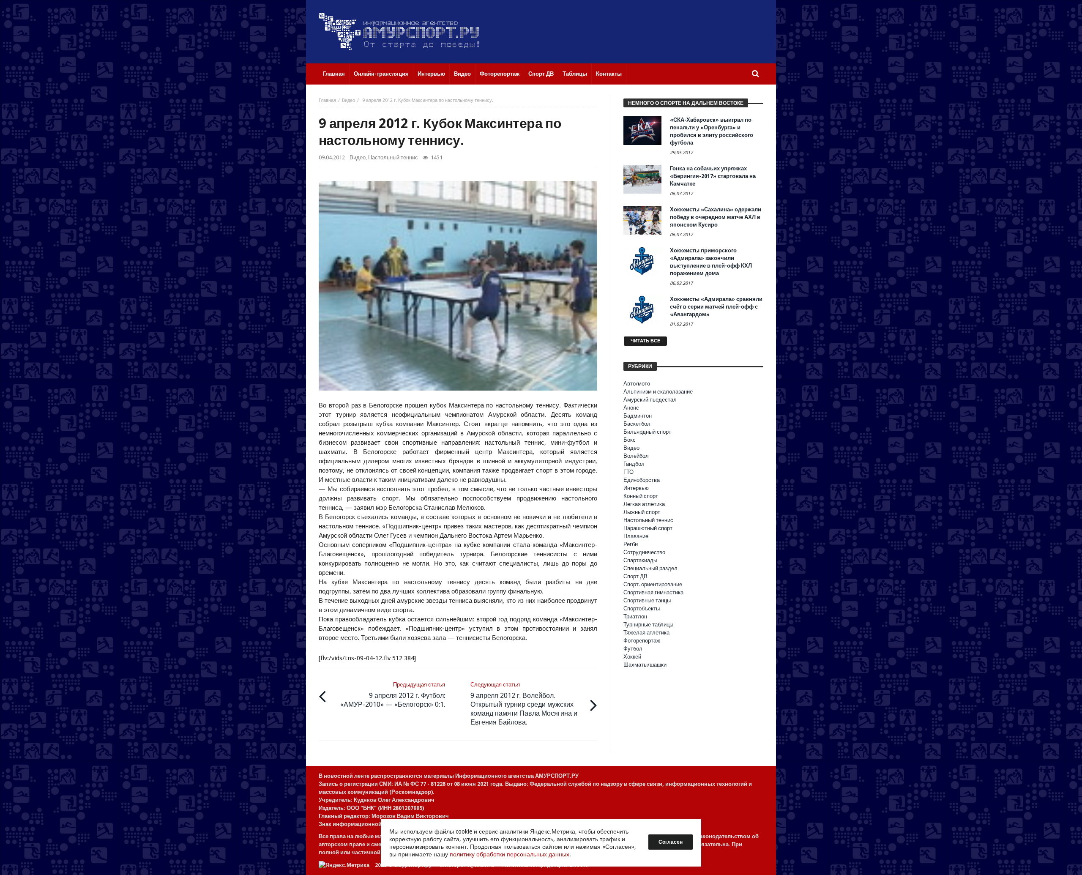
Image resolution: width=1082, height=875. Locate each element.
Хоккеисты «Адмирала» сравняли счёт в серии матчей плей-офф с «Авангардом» (716, 306)
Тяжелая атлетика (646, 632)
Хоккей (632, 657)
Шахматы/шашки (645, 665)
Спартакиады (640, 560)
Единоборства (641, 480)
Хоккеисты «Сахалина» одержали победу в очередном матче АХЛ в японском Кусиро (715, 217)
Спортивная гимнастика (653, 592)
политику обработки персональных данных (509, 854)
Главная (327, 100)
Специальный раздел (650, 568)
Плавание (635, 536)
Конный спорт (640, 496)
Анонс (631, 408)
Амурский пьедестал (650, 399)
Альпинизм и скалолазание (658, 391)
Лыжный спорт (641, 512)
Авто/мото (636, 383)
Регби (630, 544)
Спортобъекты (641, 608)
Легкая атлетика (644, 504)
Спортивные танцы (647, 600)
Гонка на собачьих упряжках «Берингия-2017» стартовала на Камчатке (713, 176)
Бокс (629, 440)
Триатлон (635, 616)
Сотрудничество (644, 552)
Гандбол (634, 464)
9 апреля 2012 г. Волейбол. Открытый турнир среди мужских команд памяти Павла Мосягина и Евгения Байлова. (523, 703)
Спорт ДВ (635, 576)
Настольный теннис (393, 157)
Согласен (670, 842)
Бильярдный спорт (647, 432)
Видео (348, 100)
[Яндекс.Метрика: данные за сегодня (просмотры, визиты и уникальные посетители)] (344, 865)
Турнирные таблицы (648, 624)
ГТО (628, 472)
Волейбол (636, 456)
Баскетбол (636, 424)
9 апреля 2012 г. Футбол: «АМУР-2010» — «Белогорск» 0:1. (392, 694)
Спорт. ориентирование (652, 584)
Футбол (632, 648)
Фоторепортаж (641, 640)
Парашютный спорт (647, 528)
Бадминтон (637, 416)
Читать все (645, 341)
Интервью (636, 488)
